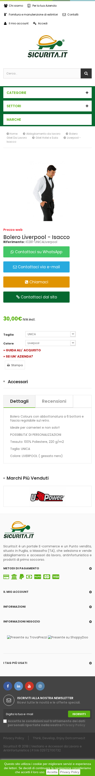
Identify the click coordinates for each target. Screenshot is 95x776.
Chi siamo (16, 6)
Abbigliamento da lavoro (43, 134)
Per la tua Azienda (44, 6)
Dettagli (19, 401)
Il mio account (18, 23)
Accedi (43, 23)
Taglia (8, 335)
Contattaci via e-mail (38, 267)
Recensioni (54, 401)
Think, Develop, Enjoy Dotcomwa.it (59, 738)
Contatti (72, 14)
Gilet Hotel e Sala (47, 138)
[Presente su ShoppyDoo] (68, 637)
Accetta (52, 772)
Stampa (17, 365)
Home (13, 134)
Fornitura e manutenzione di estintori (33, 14)
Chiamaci (38, 282)
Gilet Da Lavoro (17, 138)
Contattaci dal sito (38, 297)
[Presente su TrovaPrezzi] (27, 637)
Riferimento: (14, 242)
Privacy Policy (69, 772)
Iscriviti (79, 714)
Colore (8, 344)
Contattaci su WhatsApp (38, 252)
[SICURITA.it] (47, 46)
